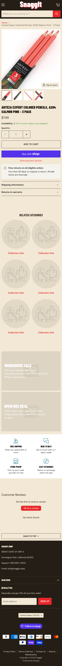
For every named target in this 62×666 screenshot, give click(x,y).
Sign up (45, 601)
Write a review (31, 508)
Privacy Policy (9, 651)
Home (4, 23)
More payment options (31, 161)
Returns (52, 651)
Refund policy (31, 654)
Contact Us (41, 651)
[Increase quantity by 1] (26, 134)
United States (29, 615)
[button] (7, 95)
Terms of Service (26, 651)
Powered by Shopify (31, 660)
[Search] (57, 13)
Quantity (5, 128)
